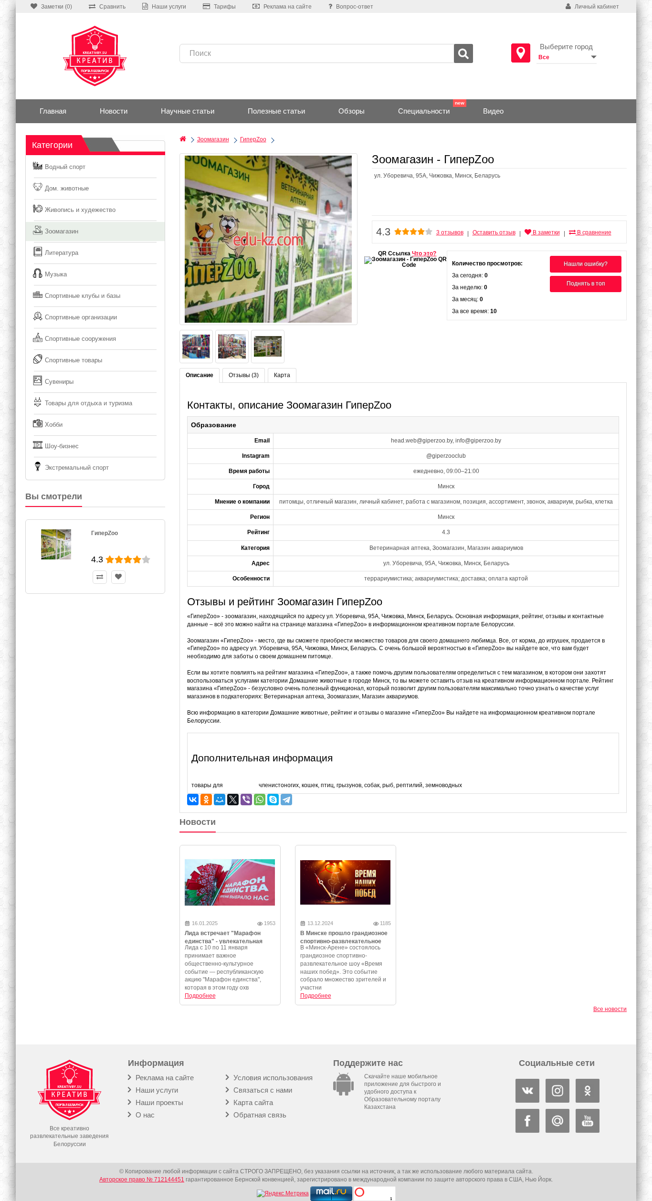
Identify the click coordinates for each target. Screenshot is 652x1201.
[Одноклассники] (206, 799)
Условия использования (272, 1078)
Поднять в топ (586, 283)
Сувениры (59, 381)
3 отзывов (449, 232)
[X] (233, 799)
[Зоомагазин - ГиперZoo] (268, 239)
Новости (113, 111)
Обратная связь (258, 1115)
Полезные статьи (276, 111)
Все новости (610, 1009)
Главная (53, 111)
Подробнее (200, 995)
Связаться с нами (261, 1090)
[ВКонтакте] (193, 799)
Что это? (424, 253)
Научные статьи (187, 111)
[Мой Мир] (219, 799)
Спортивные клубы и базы (82, 295)
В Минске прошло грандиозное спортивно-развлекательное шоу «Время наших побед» (344, 941)
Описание (199, 375)
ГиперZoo (104, 533)
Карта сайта (252, 1102)
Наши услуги (156, 1090)
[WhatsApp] (259, 799)
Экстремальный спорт (77, 467)
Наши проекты (158, 1102)
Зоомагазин (61, 231)
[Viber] (246, 799)
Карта (282, 375)
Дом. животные (67, 188)
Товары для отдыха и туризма (88, 403)
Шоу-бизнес (62, 446)
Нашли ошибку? (586, 264)
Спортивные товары (73, 360)
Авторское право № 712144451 (141, 1179)
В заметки (545, 232)
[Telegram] (286, 799)
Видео (493, 111)
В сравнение (593, 232)
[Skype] (273, 799)
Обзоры (351, 111)
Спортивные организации (81, 317)
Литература (61, 252)
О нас (144, 1115)
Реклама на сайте (164, 1078)
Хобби (54, 424)
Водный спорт (65, 166)
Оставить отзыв (494, 232)
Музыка (56, 274)
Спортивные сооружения (80, 338)
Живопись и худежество (80, 209)
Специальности (424, 111)
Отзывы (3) (244, 375)
